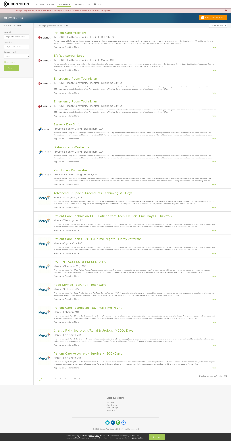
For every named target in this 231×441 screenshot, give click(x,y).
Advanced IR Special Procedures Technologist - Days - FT (96, 193)
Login (98, 4)
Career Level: (10, 52)
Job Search (112, 402)
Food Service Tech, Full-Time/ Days (80, 284)
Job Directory (113, 405)
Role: (6, 32)
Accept (156, 437)
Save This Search (214, 18)
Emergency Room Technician (75, 78)
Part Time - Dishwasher (71, 170)
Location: (8, 42)
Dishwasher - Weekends (71, 147)
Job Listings (112, 408)
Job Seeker (63, 4)
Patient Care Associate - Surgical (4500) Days (88, 353)
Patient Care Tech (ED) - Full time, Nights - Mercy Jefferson (98, 238)
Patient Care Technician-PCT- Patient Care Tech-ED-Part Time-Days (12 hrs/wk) (113, 216)
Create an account (82, 4)
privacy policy (94, 436)
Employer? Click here (45, 4)
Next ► (77, 379)
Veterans (111, 410)
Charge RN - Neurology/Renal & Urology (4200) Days (93, 330)
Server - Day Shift (67, 124)
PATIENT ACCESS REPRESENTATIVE (81, 261)
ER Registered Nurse (69, 55)
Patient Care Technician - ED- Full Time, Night (88, 307)
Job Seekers (115, 397)
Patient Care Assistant (70, 32)
